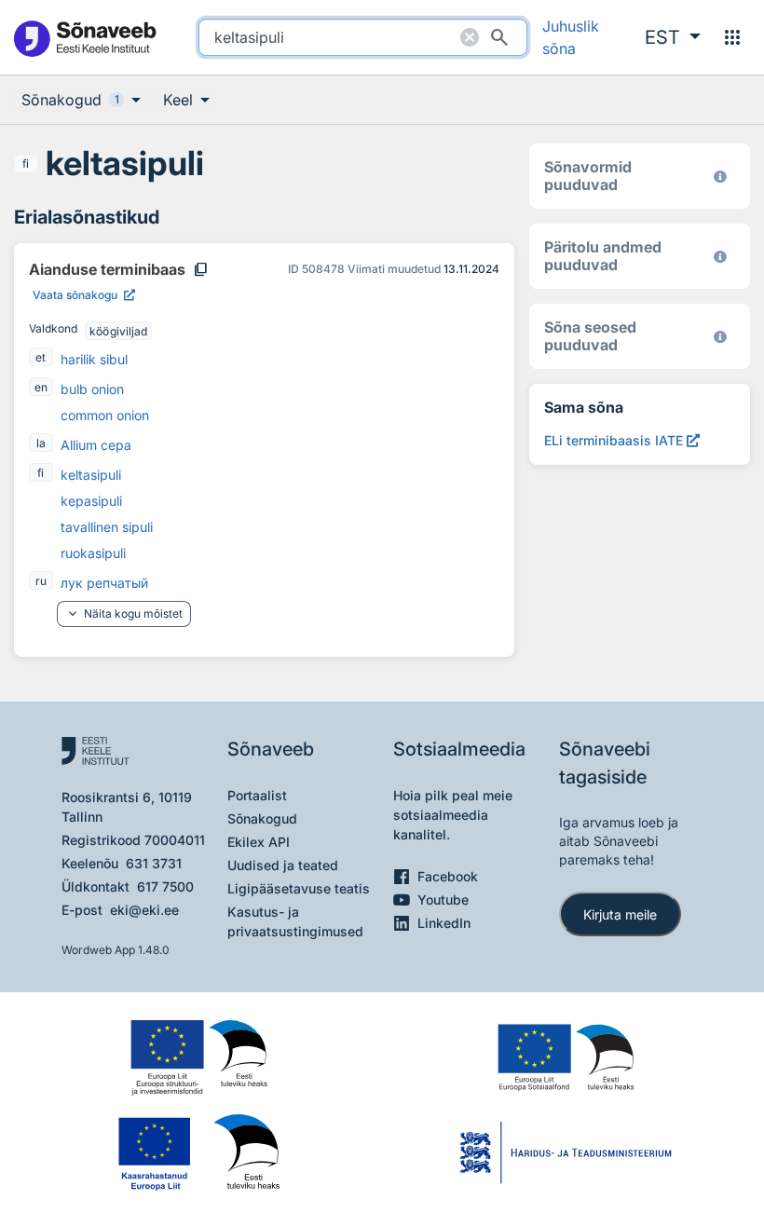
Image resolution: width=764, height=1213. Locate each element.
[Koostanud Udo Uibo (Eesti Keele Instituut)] (720, 256)
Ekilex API (258, 842)
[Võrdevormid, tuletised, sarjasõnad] (720, 336)
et (40, 357)
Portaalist (257, 795)
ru (41, 581)
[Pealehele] (84, 38)
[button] (673, 37)
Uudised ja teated (282, 865)
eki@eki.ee (144, 910)
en (41, 387)
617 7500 (165, 886)
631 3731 (154, 863)
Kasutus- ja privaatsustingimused (295, 921)
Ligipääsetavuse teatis (298, 888)
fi (25, 163)
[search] (362, 37)
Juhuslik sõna (570, 37)
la (41, 443)
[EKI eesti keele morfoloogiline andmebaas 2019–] (720, 176)
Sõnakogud (262, 818)
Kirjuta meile (620, 914)
